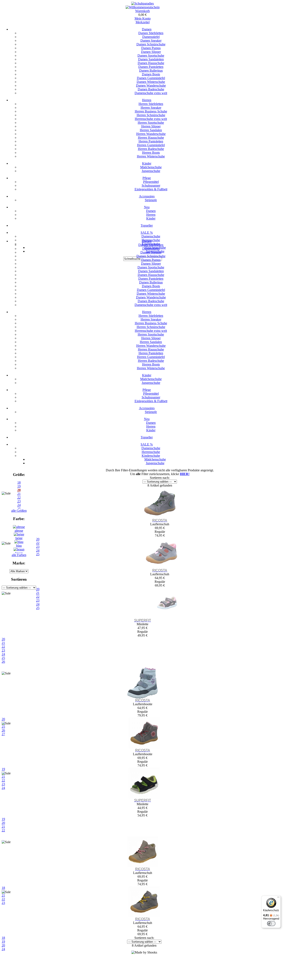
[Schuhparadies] (142, 3)
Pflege (146, 178)
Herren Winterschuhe (151, 156)
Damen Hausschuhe (151, 63)
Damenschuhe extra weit (151, 93)
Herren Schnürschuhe (151, 115)
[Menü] (278, 898)
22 (3, 646)
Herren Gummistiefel (151, 145)
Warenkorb (142, 11)
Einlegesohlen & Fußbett (151, 189)
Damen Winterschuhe (151, 82)
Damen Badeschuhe (151, 89)
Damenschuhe (150, 236)
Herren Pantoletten (151, 141)
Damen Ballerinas (151, 70)
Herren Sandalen (151, 130)
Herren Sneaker (151, 107)
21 (3, 643)
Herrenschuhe (151, 452)
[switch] (271, 923)
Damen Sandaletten (151, 59)
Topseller (147, 225)
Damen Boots (151, 74)
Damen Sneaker (150, 40)
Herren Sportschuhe (151, 122)
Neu (147, 207)
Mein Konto (143, 18)
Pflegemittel (151, 181)
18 (19, 482)
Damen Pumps (151, 48)
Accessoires (147, 196)
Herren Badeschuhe (151, 149)
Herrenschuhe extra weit (151, 119)
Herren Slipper (151, 126)
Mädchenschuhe (151, 167)
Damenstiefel (151, 37)
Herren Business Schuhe (151, 111)
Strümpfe (151, 200)
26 (3, 661)
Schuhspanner (151, 185)
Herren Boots (151, 152)
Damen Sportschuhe (150, 55)
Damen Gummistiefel (151, 78)
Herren (146, 100)
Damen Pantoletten (150, 67)
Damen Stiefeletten (150, 33)
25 (3, 658)
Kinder (146, 163)
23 (3, 650)
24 (3, 654)
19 (19, 486)
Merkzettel (143, 22)
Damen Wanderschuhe (151, 85)
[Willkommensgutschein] (143, 7)
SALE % (147, 232)
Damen (146, 29)
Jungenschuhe (151, 171)
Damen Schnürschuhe (150, 44)
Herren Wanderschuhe (151, 134)
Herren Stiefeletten (151, 104)
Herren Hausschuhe (151, 137)
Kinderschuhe (151, 455)
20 (3, 639)
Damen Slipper (151, 52)
